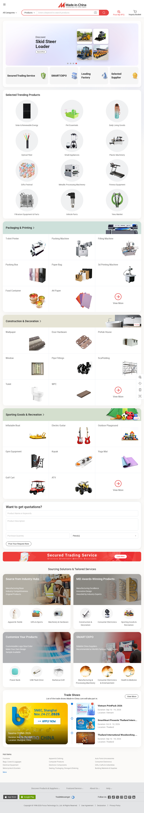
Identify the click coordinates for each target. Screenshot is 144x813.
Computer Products (56, 762)
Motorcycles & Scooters (11, 768)
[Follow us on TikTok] (113, 797)
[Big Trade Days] (72, 44)
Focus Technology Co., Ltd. (52, 805)
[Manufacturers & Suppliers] (72, 5)
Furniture (6, 758)
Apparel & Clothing (56, 758)
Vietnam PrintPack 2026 (110, 705)
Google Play (27, 797)
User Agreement (87, 805)
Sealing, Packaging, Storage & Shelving (63, 768)
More (5, 772)
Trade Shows (72, 695)
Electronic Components (58, 765)
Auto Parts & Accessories (104, 758)
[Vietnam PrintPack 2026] (85, 709)
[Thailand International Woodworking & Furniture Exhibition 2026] (85, 738)
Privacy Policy (115, 805)
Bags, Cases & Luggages (12, 762)
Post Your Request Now (18, 543)
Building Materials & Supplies (106, 768)
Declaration (101, 805)
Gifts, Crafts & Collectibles (104, 765)
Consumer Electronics (103, 762)
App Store (10, 797)
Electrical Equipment (10, 765)
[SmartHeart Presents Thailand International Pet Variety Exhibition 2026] (85, 723)
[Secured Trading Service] (72, 556)
